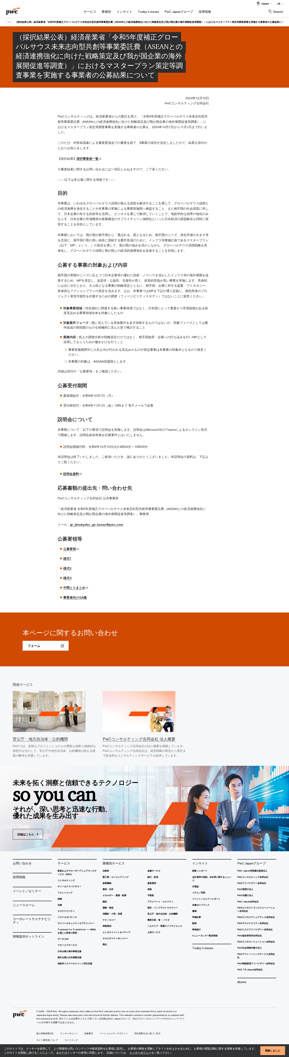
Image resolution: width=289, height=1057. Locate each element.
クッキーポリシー (140, 1052)
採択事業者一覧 (87, 158)
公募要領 (69, 549)
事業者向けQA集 (75, 597)
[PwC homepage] (13, 10)
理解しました (272, 1050)
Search (278, 11)
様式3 (67, 578)
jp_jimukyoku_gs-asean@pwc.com (96, 524)
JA (278, 3)
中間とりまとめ (74, 587)
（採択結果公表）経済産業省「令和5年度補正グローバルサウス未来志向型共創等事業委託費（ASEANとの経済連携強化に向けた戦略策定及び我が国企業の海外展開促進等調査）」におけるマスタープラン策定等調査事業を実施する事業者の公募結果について (152, 21)
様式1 (67, 558)
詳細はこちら (26, 834)
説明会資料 (71, 474)
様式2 (67, 568)
